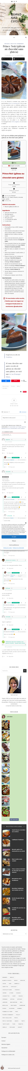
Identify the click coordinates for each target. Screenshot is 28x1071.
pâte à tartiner (7, 1020)
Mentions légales (5, 1044)
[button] (26, 523)
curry (14, 996)
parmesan (22, 1005)
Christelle (12, 499)
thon (13, 1024)
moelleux (5, 1005)
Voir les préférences (14, 545)
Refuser (14, 541)
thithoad (8, 588)
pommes (19, 1008)
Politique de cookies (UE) (7, 1054)
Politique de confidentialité (18, 547)
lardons (5, 1002)
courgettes (6, 996)
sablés (17, 1020)
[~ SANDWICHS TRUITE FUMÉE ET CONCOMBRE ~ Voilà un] (6, 812)
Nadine (9, 457)
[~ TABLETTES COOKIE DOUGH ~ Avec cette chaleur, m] (6, 779)
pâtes (16, 1017)
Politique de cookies (7, 547)
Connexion (23, 412)
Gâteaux (7, 43)
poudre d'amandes (8, 1014)
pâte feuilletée (7, 1017)
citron (11, 992)
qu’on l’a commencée (14, 103)
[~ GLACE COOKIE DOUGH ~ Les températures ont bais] (6, 758)
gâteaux (19, 999)
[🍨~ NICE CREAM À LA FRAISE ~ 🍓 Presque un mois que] (6, 801)
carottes (5, 986)
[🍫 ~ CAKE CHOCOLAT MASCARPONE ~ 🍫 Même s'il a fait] (6, 747)
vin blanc (12, 1027)
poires (4, 1008)
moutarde (14, 1005)
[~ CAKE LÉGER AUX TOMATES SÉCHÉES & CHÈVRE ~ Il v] (6, 736)
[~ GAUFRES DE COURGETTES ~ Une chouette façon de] (6, 768)
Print (14, 163)
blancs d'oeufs (5, 386)
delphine (8, 439)
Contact (3, 1041)
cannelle (16, 983)
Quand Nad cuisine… (18, 18)
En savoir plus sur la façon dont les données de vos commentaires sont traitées (14, 427)
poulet (18, 1014)
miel (21, 1002)
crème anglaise (15, 121)
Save (25, 391)
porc (16, 1011)
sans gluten (4, 388)
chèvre (4, 992)
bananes (5, 977)
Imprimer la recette (19, 59)
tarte (23, 1020)
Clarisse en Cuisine (11, 560)
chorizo (17, 989)
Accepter (14, 536)
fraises (21, 996)
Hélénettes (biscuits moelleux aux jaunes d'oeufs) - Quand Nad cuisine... (16, 642)
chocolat (13, 386)
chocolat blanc (7, 989)
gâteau (18, 386)
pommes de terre (7, 1011)
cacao (4, 983)
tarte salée (6, 1024)
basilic (12, 977)
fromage (5, 999)
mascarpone (13, 1002)
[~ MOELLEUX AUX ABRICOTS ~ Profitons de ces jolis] (6, 725)
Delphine (9, 357)
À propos (3, 1037)
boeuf (16, 980)
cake (10, 983)
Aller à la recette (7, 59)
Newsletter (4, 1047)
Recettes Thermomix (17, 43)
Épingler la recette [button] (15, 165)
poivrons (12, 1008)
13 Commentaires (19, 55)
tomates (20, 1024)
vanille (5, 1027)
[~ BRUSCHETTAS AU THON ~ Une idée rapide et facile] (6, 790)
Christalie (8, 616)
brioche (22, 980)
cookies (18, 992)
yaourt (20, 1027)
